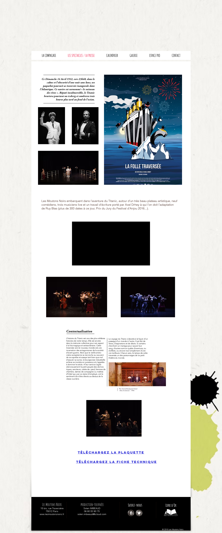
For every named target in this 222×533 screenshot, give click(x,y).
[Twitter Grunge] (139, 513)
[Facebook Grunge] (131, 513)
